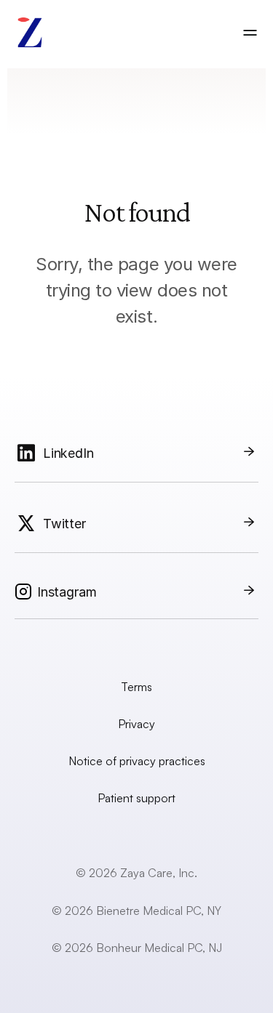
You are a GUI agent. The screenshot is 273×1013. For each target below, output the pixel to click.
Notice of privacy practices (136, 761)
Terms (136, 686)
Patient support (136, 798)
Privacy (136, 724)
